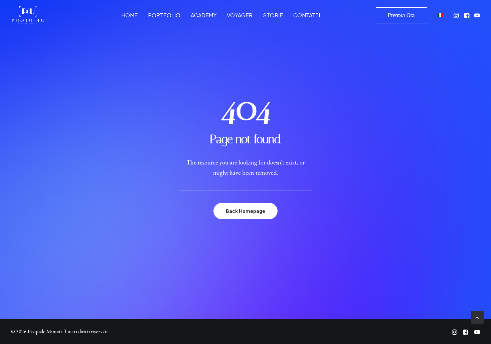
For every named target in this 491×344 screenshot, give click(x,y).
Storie (273, 15)
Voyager (240, 15)
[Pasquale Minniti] (27, 15)
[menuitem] (129, 15)
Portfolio (164, 15)
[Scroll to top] (477, 316)
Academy (203, 15)
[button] (457, 15)
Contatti (306, 15)
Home (129, 15)
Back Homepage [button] (245, 211)
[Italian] (439, 15)
